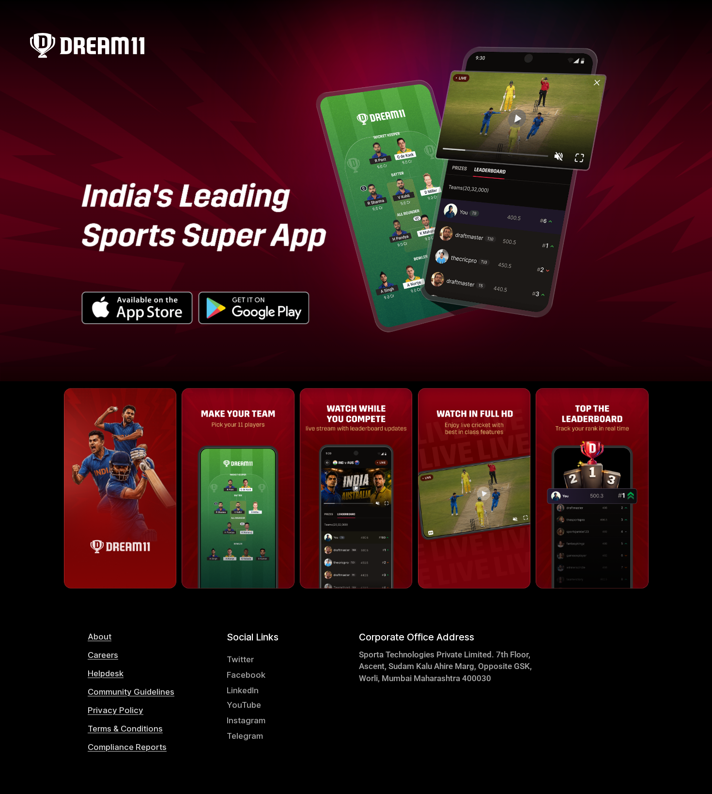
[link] (139, 636)
